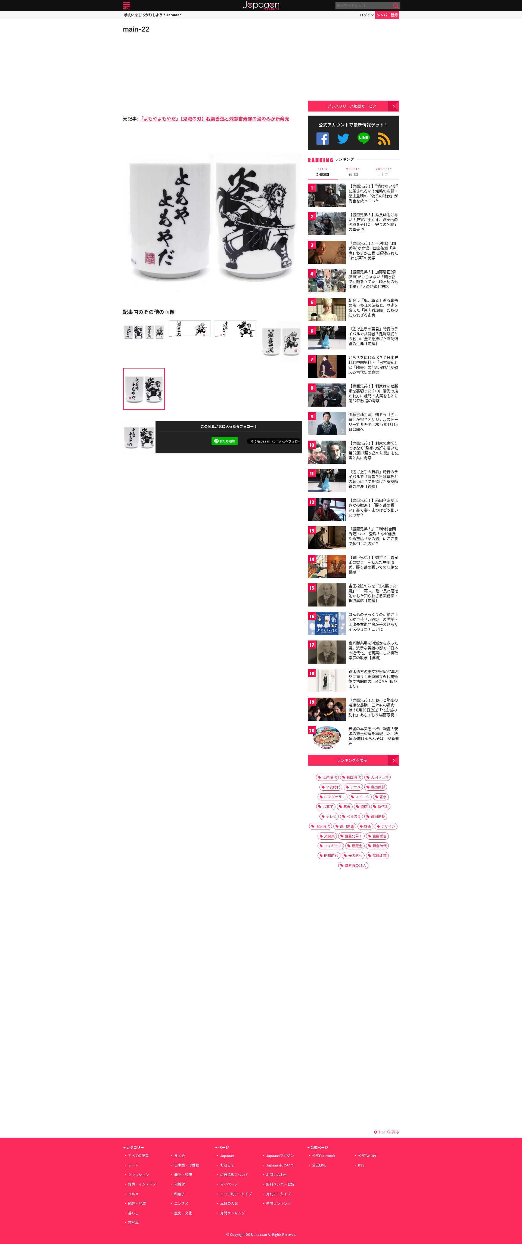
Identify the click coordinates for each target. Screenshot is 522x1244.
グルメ (133, 1193)
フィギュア (333, 845)
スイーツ (362, 796)
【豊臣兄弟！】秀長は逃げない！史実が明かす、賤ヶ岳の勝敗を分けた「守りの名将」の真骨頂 (373, 222)
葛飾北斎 (379, 855)
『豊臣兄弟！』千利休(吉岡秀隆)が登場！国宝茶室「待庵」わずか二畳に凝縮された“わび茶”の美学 (373, 250)
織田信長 (378, 816)
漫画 (364, 806)
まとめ (179, 1155)
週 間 (353, 172)
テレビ (331, 816)
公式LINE (364, 138)
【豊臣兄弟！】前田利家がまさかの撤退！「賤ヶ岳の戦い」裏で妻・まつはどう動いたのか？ (373, 507)
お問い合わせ (276, 1174)
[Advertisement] (168, 73)
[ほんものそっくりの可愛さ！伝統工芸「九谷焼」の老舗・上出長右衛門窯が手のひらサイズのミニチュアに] (327, 624)
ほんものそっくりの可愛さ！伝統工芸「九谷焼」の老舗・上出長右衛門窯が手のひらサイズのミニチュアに (373, 621)
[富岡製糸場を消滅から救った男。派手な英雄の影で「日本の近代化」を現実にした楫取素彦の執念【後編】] (327, 652)
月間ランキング (232, 1212)
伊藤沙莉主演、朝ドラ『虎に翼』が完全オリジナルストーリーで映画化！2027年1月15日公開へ (373, 421)
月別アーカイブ (278, 1193)
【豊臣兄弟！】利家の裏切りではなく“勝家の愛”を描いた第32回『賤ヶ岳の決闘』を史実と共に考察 (374, 450)
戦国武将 (378, 787)
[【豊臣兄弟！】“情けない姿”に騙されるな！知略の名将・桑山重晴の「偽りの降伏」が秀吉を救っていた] (327, 196)
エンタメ (181, 1203)
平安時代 (333, 787)
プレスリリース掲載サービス (352, 106)
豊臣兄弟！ (353, 835)
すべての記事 (138, 1155)
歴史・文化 (183, 1212)
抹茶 (367, 826)
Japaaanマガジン (280, 1155)
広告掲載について (234, 1174)
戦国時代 (354, 777)
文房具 (329, 835)
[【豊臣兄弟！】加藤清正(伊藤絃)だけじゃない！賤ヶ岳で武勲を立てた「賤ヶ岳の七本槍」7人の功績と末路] (327, 281)
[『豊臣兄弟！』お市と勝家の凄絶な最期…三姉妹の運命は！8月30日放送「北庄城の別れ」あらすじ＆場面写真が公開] (327, 710)
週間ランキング (278, 1203)
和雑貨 (179, 1184)
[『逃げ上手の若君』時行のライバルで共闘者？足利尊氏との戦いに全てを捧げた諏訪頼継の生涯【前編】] (327, 338)
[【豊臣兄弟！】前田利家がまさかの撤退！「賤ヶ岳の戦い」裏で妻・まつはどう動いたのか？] (327, 510)
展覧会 (357, 845)
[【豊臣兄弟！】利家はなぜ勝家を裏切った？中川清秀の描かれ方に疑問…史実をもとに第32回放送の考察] (327, 395)
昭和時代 (331, 855)
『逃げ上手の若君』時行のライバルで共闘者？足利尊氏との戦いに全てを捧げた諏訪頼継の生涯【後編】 (373, 479)
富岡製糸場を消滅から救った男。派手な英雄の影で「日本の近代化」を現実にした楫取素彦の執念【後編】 (373, 650)
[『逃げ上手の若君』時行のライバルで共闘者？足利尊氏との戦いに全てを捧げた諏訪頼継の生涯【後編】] (327, 481)
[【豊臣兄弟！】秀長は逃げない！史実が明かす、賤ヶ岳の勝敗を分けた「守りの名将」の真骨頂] (327, 224)
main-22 (136, 29)
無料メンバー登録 (280, 1184)
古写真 (133, 1222)
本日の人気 (229, 1203)
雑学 (383, 796)
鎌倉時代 (379, 845)
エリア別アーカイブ (236, 1193)
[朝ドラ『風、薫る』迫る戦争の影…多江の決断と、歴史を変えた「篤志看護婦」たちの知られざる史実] (327, 310)
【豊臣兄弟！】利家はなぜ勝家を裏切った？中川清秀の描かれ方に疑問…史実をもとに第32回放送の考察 (373, 393)
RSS (384, 138)
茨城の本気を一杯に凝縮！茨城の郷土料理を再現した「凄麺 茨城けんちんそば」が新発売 (374, 736)
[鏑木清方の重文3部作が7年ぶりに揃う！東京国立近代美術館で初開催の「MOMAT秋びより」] (327, 681)
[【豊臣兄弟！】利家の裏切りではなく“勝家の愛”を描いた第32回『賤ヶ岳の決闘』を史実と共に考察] (327, 453)
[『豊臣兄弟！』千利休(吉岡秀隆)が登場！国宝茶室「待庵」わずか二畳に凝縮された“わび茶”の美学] (327, 253)
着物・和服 (183, 1174)
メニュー (126, 6)
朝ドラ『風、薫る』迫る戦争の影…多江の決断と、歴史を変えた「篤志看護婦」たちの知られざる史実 (373, 307)
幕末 (346, 806)
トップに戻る (388, 1131)
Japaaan (261, 5)
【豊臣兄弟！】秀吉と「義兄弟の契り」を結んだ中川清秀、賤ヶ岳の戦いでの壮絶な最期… (373, 564)
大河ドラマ (380, 777)
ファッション (138, 1174)
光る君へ (355, 855)
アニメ (355, 787)
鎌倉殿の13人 (355, 865)
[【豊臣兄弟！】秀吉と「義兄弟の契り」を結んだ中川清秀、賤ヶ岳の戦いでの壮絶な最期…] (327, 567)
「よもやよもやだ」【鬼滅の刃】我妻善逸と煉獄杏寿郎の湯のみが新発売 (214, 118)
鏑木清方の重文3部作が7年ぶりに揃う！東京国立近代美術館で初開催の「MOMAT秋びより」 (374, 679)
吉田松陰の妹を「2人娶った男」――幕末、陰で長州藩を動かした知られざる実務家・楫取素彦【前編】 (373, 593)
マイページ (229, 1184)
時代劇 (383, 806)
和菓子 (179, 1193)
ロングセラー (334, 796)
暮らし (133, 1212)
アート (133, 1165)
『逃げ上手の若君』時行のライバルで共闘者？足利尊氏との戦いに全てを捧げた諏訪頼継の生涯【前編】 (373, 336)
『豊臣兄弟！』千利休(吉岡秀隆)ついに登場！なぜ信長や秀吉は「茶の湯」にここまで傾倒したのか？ (373, 536)
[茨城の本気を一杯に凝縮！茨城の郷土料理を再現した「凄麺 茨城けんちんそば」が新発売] (327, 738)
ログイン (367, 14)
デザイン (388, 826)
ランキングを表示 (352, 760)
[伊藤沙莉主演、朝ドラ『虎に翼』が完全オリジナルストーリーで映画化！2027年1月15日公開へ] (327, 424)
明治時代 (323, 826)
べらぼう (354, 816)
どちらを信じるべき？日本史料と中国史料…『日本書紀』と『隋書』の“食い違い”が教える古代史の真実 (373, 364)
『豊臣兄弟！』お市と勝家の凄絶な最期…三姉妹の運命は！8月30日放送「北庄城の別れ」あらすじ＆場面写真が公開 (373, 709)
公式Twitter (343, 138)
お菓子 (328, 806)
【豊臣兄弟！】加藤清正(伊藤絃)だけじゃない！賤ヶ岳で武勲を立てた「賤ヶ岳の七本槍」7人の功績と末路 (373, 279)
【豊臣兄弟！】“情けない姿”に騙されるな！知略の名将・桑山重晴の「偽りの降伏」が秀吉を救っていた (373, 193)
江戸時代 (329, 777)
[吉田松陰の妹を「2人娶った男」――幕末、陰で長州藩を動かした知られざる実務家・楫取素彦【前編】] (327, 595)
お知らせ (227, 1165)
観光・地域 (137, 1203)
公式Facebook (323, 138)
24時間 (322, 172)
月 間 (383, 172)
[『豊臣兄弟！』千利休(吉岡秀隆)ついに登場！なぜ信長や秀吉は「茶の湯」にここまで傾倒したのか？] (327, 538)
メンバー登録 (387, 14)
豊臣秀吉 (379, 835)
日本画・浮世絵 (186, 1165)
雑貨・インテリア (142, 1184)
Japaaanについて (280, 1165)
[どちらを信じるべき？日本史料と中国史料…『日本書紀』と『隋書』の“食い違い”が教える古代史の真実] (327, 367)
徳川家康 (347, 826)
